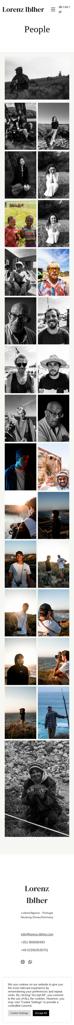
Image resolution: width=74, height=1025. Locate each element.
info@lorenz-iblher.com (37, 934)
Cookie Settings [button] (19, 1013)
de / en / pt (64, 9)
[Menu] (53, 9)
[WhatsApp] (30, 962)
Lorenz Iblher (23, 9)
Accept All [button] (41, 1013)
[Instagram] (22, 962)
